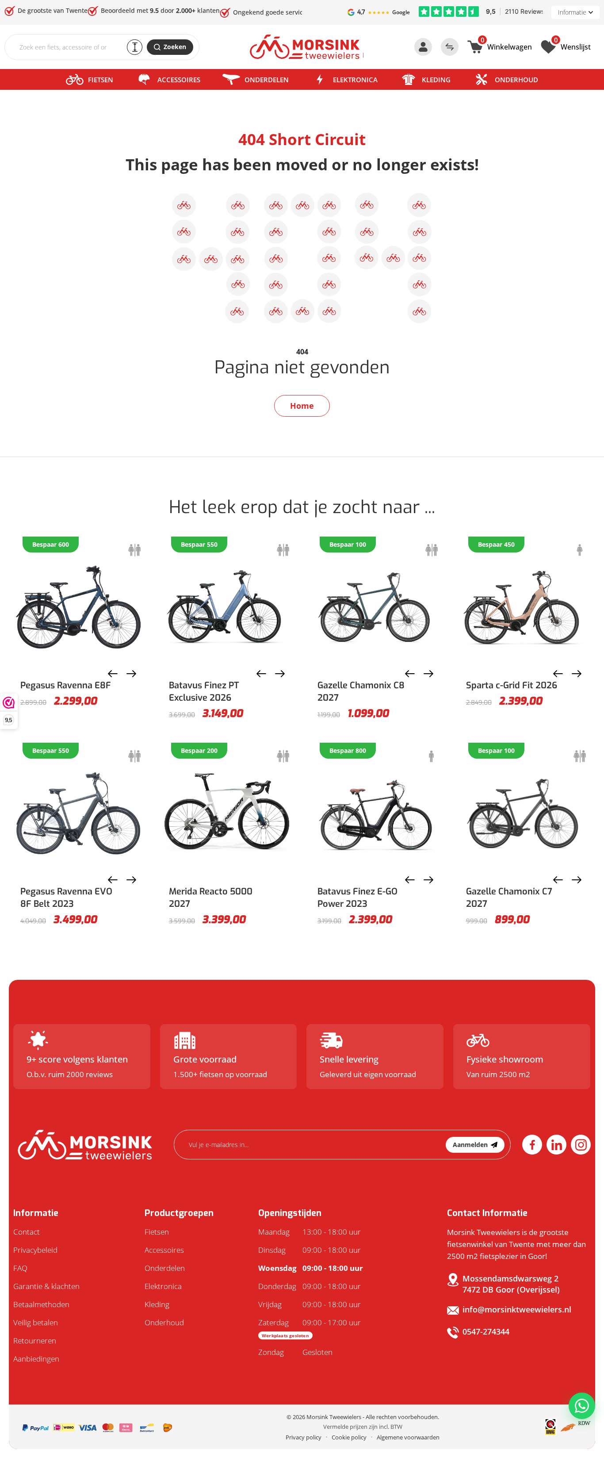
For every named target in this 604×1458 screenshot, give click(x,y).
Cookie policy (349, 1437)
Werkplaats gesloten (285, 1335)
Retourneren (34, 1340)
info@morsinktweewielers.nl (517, 1309)
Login (423, 47)
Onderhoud (516, 79)
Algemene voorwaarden (408, 1437)
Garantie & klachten (46, 1286)
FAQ (20, 1268)
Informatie (572, 12)
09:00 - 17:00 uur (309, 1328)
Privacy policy (303, 1437)
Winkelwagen (506, 46)
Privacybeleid (35, 1250)
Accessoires (178, 79)
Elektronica (355, 79)
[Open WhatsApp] (582, 1406)
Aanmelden (470, 1144)
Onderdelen (267, 79)
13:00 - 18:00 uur (309, 1232)
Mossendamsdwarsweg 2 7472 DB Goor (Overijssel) (511, 1284)
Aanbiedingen (36, 1359)
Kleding (436, 79)
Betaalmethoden (41, 1304)
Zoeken (175, 46)
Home (302, 405)
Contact (26, 1232)
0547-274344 (486, 1331)
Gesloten (295, 1352)
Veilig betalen (35, 1322)
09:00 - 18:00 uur (309, 1250)
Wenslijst (572, 46)
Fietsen (100, 79)
